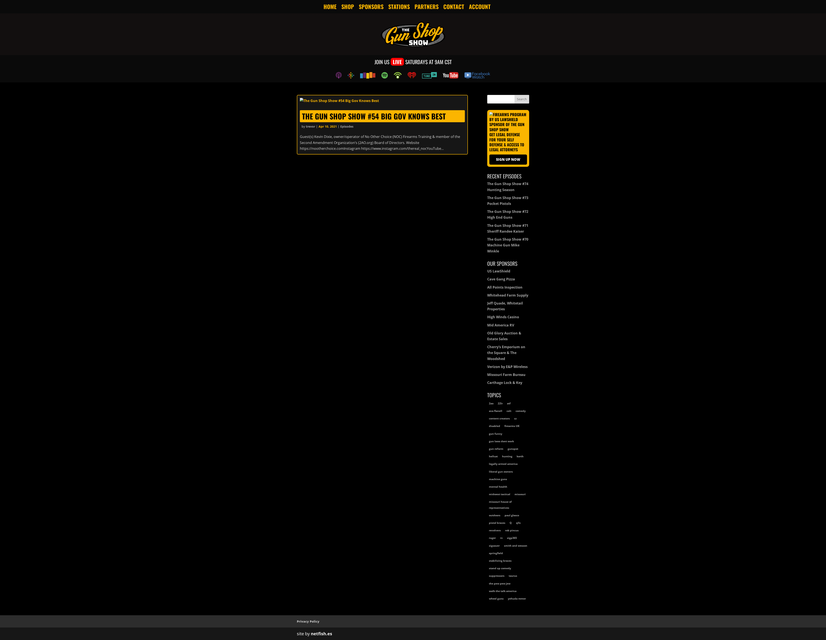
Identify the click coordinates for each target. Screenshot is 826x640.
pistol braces (497, 523)
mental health (498, 487)
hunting (507, 456)
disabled (494, 426)
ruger (492, 538)
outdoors (494, 515)
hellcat (493, 456)
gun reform (496, 449)
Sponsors (371, 7)
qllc (518, 523)
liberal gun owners (501, 471)
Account (480, 7)
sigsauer (494, 545)
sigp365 (512, 538)
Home (330, 7)
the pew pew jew (499, 583)
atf (509, 403)
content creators (499, 418)
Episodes (346, 126)
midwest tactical (499, 494)
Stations (399, 7)
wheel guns (496, 598)
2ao (491, 403)
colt (509, 411)
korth (520, 456)
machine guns (498, 479)
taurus (513, 576)
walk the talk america (502, 591)
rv (501, 538)
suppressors (496, 576)
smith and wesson (515, 545)
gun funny (495, 434)
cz (515, 418)
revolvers (495, 530)
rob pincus (512, 530)
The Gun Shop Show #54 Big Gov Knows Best (374, 116)
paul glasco (512, 515)
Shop (347, 7)
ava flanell (495, 411)
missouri (520, 494)
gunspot (513, 449)
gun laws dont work (501, 441)
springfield (496, 553)
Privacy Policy (308, 621)
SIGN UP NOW (508, 159)
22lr (500, 403)
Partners (427, 7)
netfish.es (321, 634)
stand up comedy (500, 568)
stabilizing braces (500, 561)
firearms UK (511, 426)
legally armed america (503, 464)
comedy (521, 411)
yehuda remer (517, 598)
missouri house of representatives (500, 504)
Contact (453, 7)
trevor (310, 126)
